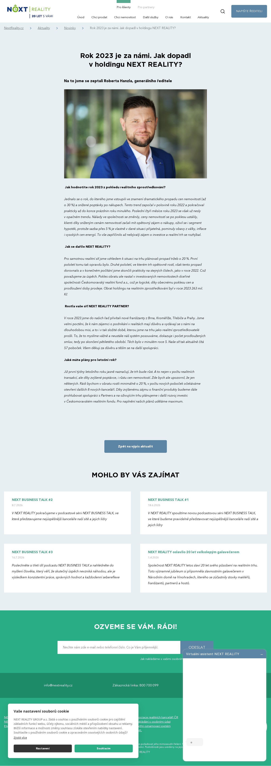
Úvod (80, 17)
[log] (224, 704)
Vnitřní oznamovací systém (153, 726)
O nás (169, 17)
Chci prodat (99, 17)
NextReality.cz (14, 28)
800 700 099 (149, 685)
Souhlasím (104, 748)
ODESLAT (197, 647)
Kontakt (185, 17)
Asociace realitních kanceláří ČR (157, 717)
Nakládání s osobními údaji (153, 722)
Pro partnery (146, 7)
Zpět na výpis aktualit (135, 446)
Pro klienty (124, 7)
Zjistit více (20, 737)
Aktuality (203, 17)
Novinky (70, 28)
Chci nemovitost (125, 17)
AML (139, 730)
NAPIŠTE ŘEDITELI (249, 11)
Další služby (150, 17)
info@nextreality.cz (58, 685)
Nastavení (43, 748)
